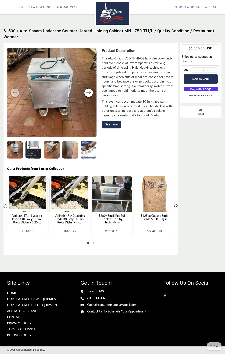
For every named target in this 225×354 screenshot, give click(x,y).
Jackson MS (95, 291)
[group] (52, 92)
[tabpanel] (27, 206)
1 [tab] (88, 243)
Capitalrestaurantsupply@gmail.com (112, 304)
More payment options (200, 95)
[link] (20, 7)
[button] (88, 92)
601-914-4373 (97, 298)
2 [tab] (93, 243)
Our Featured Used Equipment (33, 305)
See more (111, 124)
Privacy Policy (19, 323)
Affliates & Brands (23, 311)
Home (12, 293)
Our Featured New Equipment (32, 299)
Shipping (188, 56)
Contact (14, 317)
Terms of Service (21, 329)
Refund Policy (19, 335)
